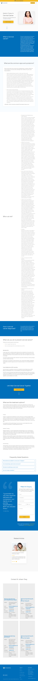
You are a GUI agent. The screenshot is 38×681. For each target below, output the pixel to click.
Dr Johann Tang (19, 387)
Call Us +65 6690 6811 (19, 0)
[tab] (19, 461)
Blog (20, 677)
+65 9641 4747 (28, 611)
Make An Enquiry (8, 21)
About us (21, 670)
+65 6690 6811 (32, 523)
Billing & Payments (22, 675)
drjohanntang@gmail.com (29, 525)
